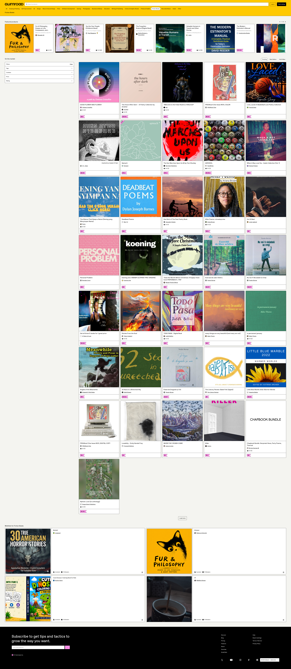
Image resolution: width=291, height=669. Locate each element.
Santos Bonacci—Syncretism (143, 34)
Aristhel (126, 109)
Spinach (126, 166)
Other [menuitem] (179, 8)
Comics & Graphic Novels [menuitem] (132, 8)
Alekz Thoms (211, 336)
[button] (142, 572)
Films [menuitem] (58, 8)
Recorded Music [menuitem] (166, 8)
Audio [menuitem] (174, 8)
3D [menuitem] (34, 8)
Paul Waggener (95, 33)
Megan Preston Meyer (172, 282)
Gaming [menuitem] (79, 8)
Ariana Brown (211, 222)
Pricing (223, 640)
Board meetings (257, 638)
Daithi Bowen (127, 392)
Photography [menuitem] (86, 8)
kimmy (209, 446)
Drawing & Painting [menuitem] (14, 8)
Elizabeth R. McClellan (88, 392)
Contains (8, 72)
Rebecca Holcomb (201, 533)
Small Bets (224, 652)
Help (254, 635)
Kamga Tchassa (253, 166)
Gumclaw (223, 649)
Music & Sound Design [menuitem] (49, 8)
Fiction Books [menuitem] (156, 8)
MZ (167, 107)
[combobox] (147, 4)
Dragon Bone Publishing (88, 504)
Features (223, 643)
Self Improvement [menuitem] (26, 8)
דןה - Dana (85, 166)
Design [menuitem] (39, 8)
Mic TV (126, 222)
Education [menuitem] (107, 8)
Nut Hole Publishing (171, 166)
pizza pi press (169, 446)
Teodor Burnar (211, 280)
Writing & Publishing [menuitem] (117, 8)
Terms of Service (257, 640)
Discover (223, 635)
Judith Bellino (169, 336)
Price (7, 76)
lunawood (57, 533)
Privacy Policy (256, 643)
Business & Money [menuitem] (97, 8)
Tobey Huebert (128, 336)
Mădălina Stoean (201, 580)
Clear (71, 64)
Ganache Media (253, 392)
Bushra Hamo (59, 580)
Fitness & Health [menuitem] (145, 8)
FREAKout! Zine (211, 107)
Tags (7, 68)
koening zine (127, 280)
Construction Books (244, 33)
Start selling (281, 4)
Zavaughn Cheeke (171, 222)
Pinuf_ (84, 224)
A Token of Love (86, 336)
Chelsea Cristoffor (87, 107)
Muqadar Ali (41, 35)
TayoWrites (210, 166)
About (223, 646)
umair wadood (253, 222)
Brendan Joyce (86, 280)
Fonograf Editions (129, 446)
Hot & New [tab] (282, 59)
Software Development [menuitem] (68, 8)
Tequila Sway (252, 107)
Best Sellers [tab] (273, 59)
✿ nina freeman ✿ (254, 448)
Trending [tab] (264, 59)
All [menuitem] (6, 8)
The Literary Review (212, 392)
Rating (8, 81)
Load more (183, 518)
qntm (189, 35)
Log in (272, 4)
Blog (222, 638)
